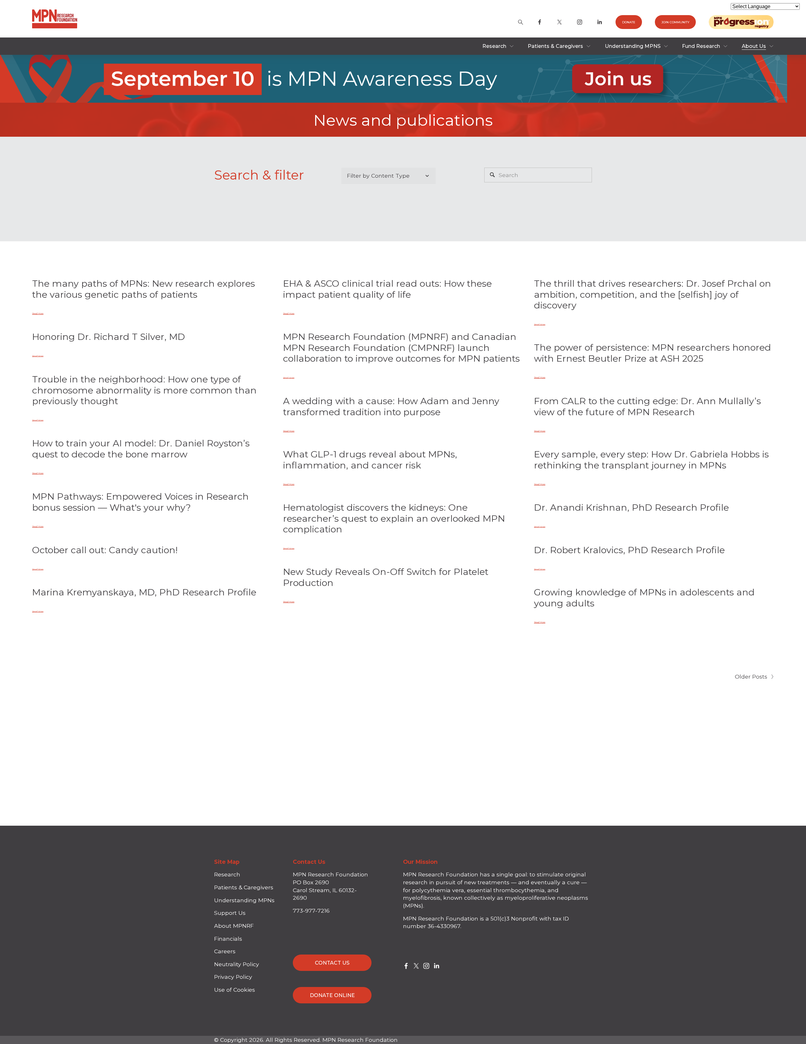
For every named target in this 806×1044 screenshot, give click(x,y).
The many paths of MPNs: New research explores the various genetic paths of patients (143, 289)
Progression (741, 22)
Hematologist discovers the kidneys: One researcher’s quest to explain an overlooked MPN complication (394, 518)
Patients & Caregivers (243, 887)
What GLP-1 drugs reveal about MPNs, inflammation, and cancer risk (370, 460)
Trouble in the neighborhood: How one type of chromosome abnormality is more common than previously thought (144, 390)
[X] (559, 22)
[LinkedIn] (599, 22)
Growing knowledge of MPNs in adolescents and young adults (644, 598)
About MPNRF (234, 925)
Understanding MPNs (244, 900)
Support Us (230, 912)
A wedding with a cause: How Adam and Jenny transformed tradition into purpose (391, 406)
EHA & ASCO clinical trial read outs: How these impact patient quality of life (387, 289)
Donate (628, 22)
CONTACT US (332, 963)
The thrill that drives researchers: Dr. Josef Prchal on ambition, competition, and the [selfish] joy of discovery (652, 294)
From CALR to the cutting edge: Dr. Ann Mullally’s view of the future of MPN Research (647, 406)
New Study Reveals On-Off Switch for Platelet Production (385, 577)
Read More (37, 313)
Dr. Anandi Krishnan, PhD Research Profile (631, 507)
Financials (228, 938)
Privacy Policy (233, 976)
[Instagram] (579, 22)
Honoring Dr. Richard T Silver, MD (108, 336)
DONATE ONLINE (332, 995)
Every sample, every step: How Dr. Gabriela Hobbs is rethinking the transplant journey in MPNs (651, 460)
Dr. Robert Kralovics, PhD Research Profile (629, 549)
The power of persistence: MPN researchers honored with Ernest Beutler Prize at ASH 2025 (652, 353)
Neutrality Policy (236, 964)
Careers (225, 951)
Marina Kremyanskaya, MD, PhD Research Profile (144, 592)
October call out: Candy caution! (105, 549)
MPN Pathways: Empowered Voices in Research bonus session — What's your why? (140, 502)
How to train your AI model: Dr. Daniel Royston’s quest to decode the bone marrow (141, 449)
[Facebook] (539, 22)
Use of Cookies (234, 989)
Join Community (675, 22)
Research (227, 874)
